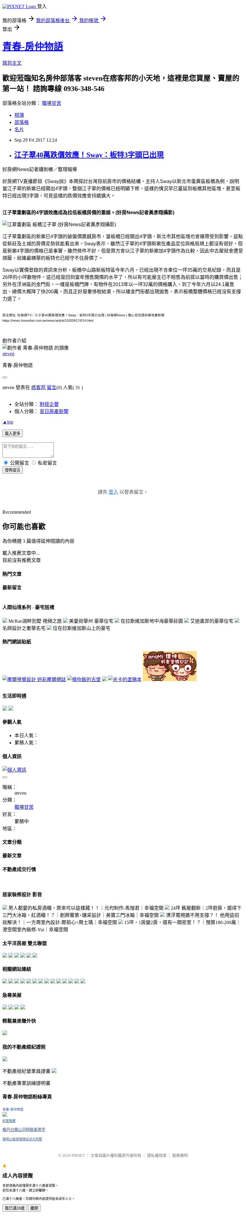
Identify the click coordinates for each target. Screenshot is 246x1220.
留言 (51, 387)
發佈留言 (12, 470)
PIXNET (78, 1155)
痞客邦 (38, 387)
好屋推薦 (9, 1121)
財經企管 (49, 404)
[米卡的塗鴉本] (125, 679)
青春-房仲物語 (32, 46)
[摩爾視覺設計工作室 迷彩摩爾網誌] (34, 679)
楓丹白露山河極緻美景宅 (23, 1129)
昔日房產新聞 (54, 411)
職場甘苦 (51, 103)
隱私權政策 (156, 1155)
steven (8, 353)
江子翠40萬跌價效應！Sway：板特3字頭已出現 (89, 155)
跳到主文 (12, 63)
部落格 (21, 122)
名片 (19, 129)
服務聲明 (180, 1155)
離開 (34, 1208)
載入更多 (12, 433)
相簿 (19, 115)
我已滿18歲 (15, 1208)
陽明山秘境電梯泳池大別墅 (22, 1139)
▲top (7, 421)
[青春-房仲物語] (4, 1115)
